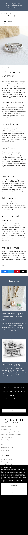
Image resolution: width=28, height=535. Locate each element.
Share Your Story (5, 450)
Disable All (14, 489)
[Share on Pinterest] (17, 271)
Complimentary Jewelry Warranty (10, 432)
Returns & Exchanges (7, 429)
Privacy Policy (5, 440)
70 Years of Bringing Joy (11, 364)
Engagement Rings (6, 459)
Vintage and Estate (6, 464)
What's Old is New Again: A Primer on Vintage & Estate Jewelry (12, 316)
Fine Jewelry (4, 462)
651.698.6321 (7, 13)
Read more (5, 334)
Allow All (14, 493)
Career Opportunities (7, 447)
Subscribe (14, 410)
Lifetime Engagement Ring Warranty (11, 434)
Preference (14, 485)
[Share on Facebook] (5, 271)
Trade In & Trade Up (6, 437)
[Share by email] (23, 271)
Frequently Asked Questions (9, 426)
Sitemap (3, 445)
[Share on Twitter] (11, 271)
